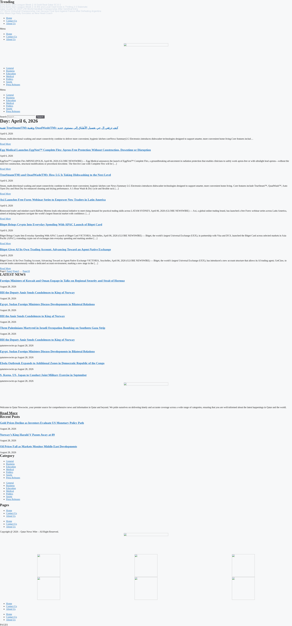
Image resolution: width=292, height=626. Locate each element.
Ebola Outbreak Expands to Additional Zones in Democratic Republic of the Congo (52, 363)
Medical (10, 76)
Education (11, 73)
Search (3, 116)
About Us (11, 23)
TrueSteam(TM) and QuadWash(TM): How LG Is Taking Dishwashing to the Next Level (55, 174)
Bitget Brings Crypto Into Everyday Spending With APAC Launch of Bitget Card (51, 224)
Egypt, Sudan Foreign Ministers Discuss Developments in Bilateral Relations (47, 304)
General (10, 68)
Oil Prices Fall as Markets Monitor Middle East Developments (38, 446)
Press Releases (13, 84)
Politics (9, 79)
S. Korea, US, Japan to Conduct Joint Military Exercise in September (43, 375)
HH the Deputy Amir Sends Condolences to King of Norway (37, 292)
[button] (146, 28)
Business (10, 71)
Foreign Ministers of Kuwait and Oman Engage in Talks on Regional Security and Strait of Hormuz (62, 280)
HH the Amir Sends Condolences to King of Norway (32, 316)
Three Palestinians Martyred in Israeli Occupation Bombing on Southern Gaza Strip (52, 327)
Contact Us (11, 20)
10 (26, 271)
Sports (9, 82)
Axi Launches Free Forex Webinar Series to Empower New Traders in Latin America (53, 199)
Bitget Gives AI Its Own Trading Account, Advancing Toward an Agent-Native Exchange (55, 249)
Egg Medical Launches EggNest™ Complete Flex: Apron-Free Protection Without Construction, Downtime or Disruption (75, 149)
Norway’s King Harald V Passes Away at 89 (27, 434)
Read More (5, 144)
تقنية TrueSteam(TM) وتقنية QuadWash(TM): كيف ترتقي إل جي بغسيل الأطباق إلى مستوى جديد (59, 127)
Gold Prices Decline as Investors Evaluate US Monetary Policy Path (42, 422)
